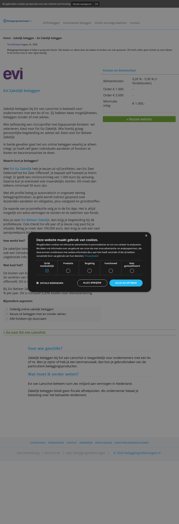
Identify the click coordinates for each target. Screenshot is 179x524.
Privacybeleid (91, 255)
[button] (49, 283)
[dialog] (89, 262)
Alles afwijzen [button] (92, 282)
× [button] (146, 236)
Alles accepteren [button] (126, 283)
